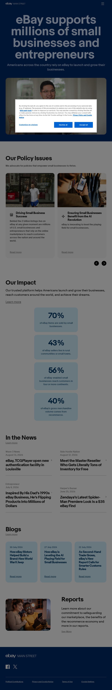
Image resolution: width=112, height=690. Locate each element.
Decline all (63, 125)
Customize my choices (28, 125)
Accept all (83, 125)
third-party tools (26, 110)
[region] (56, 116)
